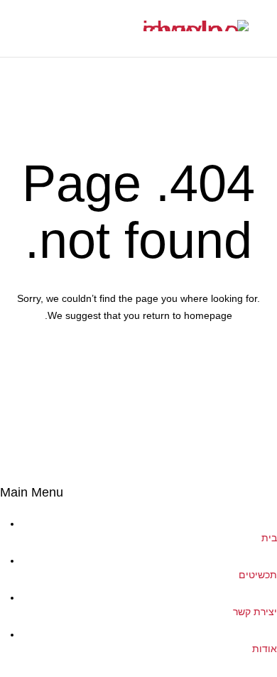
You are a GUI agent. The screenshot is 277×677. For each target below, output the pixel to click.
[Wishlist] (10, 28)
